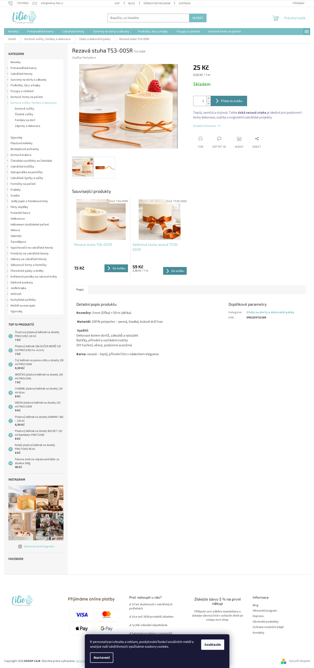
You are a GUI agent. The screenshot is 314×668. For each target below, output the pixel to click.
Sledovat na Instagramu (39, 546)
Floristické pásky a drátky (27, 271)
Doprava (185, 3)
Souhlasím (212, 644)
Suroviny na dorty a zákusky (29, 80)
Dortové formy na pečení (27, 97)
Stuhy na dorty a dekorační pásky (270, 312)
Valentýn (16, 236)
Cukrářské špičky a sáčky (27, 178)
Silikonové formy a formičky (29, 265)
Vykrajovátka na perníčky (27, 172)
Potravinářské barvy (24, 68)
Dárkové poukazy (22, 282)
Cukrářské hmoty (22, 74)
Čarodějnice (18, 242)
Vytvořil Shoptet (299, 661)
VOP (117, 3)
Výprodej (16, 138)
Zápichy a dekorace (27, 126)
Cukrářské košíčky (22, 167)
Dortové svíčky (24, 109)
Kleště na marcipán (23, 306)
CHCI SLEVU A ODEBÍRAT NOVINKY (31, 642)
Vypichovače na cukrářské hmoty (32, 248)
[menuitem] (13, 31)
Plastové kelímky (22, 143)
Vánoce (15, 230)
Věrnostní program (265, 611)
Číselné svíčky (24, 114)
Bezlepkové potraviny (25, 149)
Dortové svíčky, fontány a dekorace (34, 103)
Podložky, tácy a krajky (25, 85)
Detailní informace (204, 126)
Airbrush (16, 294)
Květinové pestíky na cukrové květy (34, 277)
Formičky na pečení (23, 184)
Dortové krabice (21, 155)
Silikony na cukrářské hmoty (29, 259)
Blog (131, 3)
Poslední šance (20, 213)
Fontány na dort (25, 120)
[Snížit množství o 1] (208, 103)
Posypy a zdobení (22, 91)
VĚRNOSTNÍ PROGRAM (157, 3)
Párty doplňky (19, 207)
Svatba (15, 195)
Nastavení (102, 657)
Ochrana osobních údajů (268, 627)
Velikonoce (18, 219)
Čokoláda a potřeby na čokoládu (31, 161)
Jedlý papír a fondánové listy (29, 201)
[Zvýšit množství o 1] (208, 98)
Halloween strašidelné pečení (30, 224)
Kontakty (258, 633)
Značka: (84, 58)
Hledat (198, 18)
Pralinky (16, 190)
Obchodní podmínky (266, 622)
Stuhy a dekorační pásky (30, 132)
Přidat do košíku (232, 101)
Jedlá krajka (18, 288)
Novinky (16, 62)
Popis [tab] (80, 290)
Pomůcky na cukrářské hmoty (30, 253)
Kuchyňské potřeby (23, 300)
